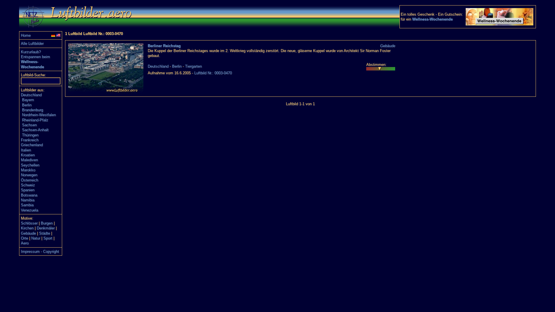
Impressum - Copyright (40, 251)
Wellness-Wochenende (432, 19)
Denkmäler (46, 228)
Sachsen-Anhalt (35, 130)
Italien (26, 150)
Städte (44, 233)
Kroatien (28, 155)
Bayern (28, 100)
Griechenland (32, 145)
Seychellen (30, 165)
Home (26, 35)
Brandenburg (32, 110)
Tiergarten (193, 66)
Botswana (29, 195)
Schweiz (28, 185)
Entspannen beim (35, 57)
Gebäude (28, 233)
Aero (25, 243)
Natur (35, 238)
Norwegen (29, 175)
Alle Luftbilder (32, 43)
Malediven (29, 160)
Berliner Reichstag (164, 46)
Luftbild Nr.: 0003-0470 (213, 73)
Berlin (27, 105)
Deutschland (31, 95)
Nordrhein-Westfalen (39, 115)
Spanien (27, 190)
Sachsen (29, 125)
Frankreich (29, 140)
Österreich (29, 180)
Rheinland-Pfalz (35, 120)
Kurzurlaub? (31, 52)
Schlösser (29, 223)
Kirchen (27, 228)
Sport (47, 238)
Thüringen (30, 135)
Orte (24, 238)
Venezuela (29, 210)
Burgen (47, 223)
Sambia (27, 205)
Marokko (28, 170)
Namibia (27, 200)
